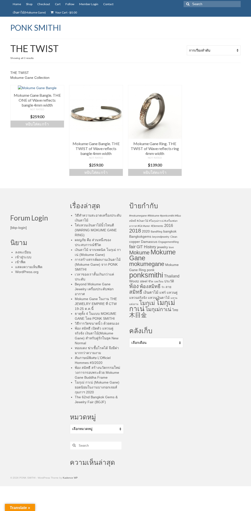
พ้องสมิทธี (150, 286)
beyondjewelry (160, 236)
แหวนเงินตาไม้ (159, 298)
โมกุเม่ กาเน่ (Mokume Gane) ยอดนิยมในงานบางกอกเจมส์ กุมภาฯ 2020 (97, 387)
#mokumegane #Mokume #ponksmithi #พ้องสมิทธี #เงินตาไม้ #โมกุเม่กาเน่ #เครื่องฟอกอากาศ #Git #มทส (155, 220)
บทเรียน (158, 281)
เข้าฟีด (20, 262)
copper (134, 242)
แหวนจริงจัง (138, 298)
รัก (163, 287)
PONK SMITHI (35, 27)
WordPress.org (26, 272)
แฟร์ (162, 292)
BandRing (156, 231)
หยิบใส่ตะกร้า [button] (37, 124)
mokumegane (146, 264)
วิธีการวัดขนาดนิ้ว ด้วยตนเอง (97, 323)
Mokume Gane (152, 255)
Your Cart (66, 12)
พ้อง (134, 286)
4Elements (157, 225)
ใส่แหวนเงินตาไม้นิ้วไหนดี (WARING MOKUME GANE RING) (96, 230)
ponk (150, 270)
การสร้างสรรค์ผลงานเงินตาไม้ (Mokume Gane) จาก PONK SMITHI (98, 264)
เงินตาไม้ (150, 292)
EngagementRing (168, 241)
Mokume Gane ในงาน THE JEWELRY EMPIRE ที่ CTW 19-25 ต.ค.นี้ (96, 304)
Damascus (149, 242)
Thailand (171, 276)
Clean (173, 236)
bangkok (169, 231)
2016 (168, 225)
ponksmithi (146, 275)
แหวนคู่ (172, 292)
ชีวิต (150, 281)
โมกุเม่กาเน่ (158, 309)
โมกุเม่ (147, 303)
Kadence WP (70, 477)
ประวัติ (169, 281)
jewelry (162, 247)
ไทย (175, 310)
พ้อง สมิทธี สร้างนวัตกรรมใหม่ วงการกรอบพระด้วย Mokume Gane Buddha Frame (97, 372)
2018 (135, 231)
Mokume (139, 252)
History (150, 247)
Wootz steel (138, 281)
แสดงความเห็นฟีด (28, 267)
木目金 (138, 315)
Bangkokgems (140, 236)
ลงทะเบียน (23, 252)
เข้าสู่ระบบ (23, 257)
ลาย (168, 287)
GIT (140, 247)
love (171, 247)
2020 (146, 231)
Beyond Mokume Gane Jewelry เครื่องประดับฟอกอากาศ (94, 289)
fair (132, 246)
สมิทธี (135, 292)
